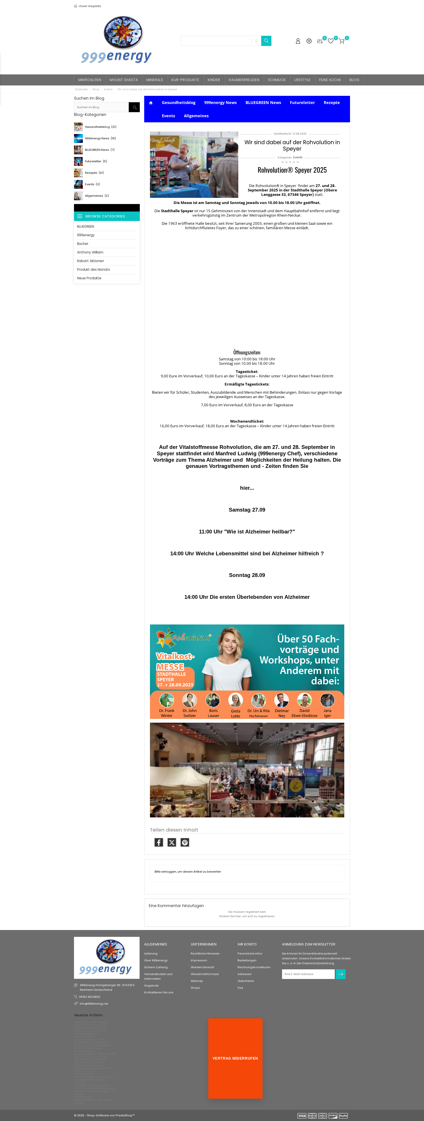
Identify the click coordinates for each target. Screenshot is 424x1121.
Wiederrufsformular (205, 974)
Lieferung (150, 953)
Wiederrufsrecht (202, 967)
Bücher (82, 243)
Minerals (154, 79)
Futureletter (302, 102)
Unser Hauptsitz (89, 6)
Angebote (151, 985)
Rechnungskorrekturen (254, 967)
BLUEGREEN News (263, 102)
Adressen (245, 974)
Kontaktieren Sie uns (158, 992)
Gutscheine (246, 981)
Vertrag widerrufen (235, 1058)
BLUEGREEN (85, 226)
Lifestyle (302, 79)
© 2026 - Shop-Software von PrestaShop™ (104, 1115)
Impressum (199, 960)
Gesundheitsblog (178, 102)
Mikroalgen (89, 79)
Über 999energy (156, 960)
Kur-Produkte (185, 79)
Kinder (214, 79)
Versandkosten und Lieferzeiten (158, 976)
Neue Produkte (89, 278)
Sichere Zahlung (156, 967)
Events (168, 115)
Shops (195, 988)
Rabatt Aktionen (90, 261)
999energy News (220, 102)
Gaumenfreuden (244, 79)
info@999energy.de (94, 1004)
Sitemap (197, 981)
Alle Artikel (106, 208)
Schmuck (277, 79)
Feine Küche (330, 79)
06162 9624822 (89, 997)
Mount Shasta (124, 79)
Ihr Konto (247, 944)
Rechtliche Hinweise (205, 953)
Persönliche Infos (250, 953)
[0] (319, 41)
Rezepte (332, 102)
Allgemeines (196, 115)
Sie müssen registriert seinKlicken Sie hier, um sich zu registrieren (247, 914)
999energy (86, 235)
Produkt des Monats (93, 269)
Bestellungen (247, 960)
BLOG (355, 79)
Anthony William (90, 252)
